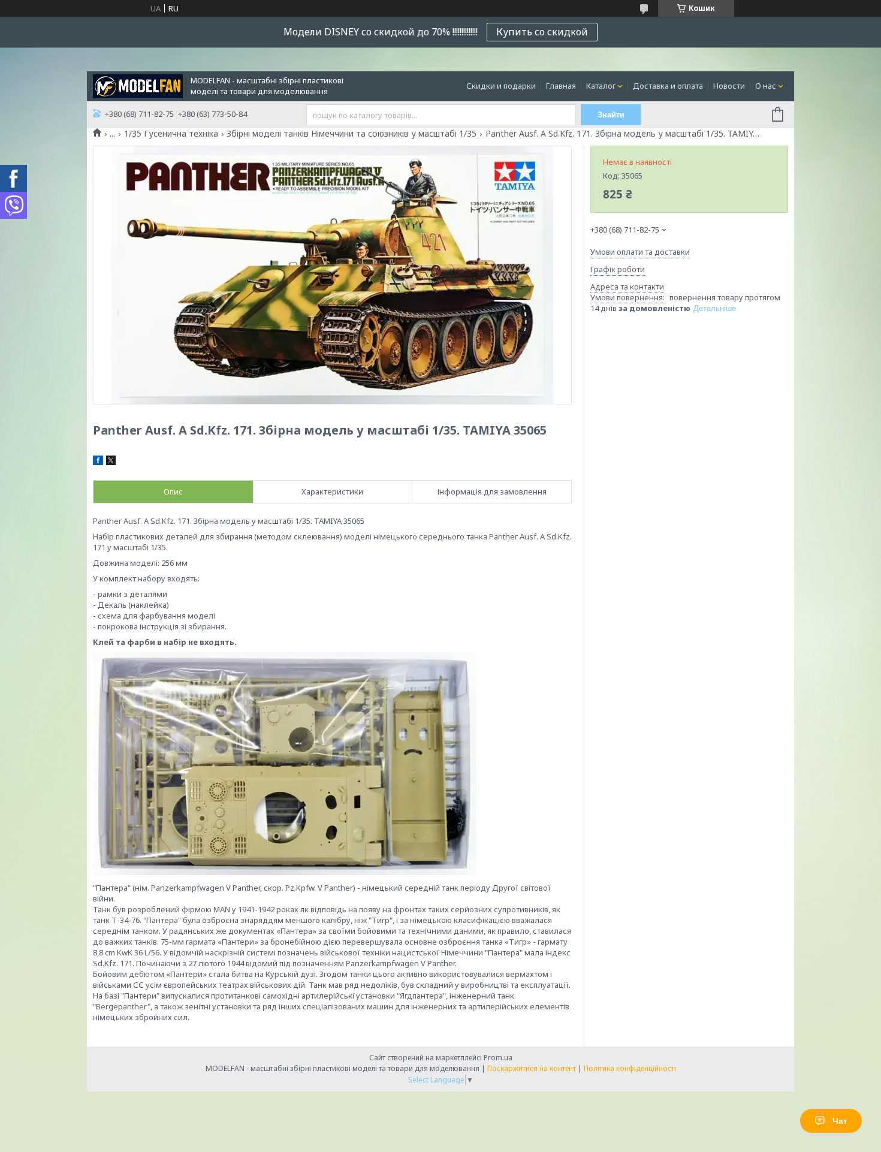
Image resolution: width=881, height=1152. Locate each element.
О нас (765, 85)
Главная (561, 85)
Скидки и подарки (501, 85)
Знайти (611, 114)
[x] (111, 462)
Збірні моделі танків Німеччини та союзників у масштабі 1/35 (351, 133)
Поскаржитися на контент (531, 1068)
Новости (729, 85)
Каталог (601, 85)
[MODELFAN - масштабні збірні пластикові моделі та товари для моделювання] (138, 85)
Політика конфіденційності (630, 1068)
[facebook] (98, 462)
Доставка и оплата (668, 85)
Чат (839, 1121)
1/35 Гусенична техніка (171, 133)
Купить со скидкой (542, 31)
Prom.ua (498, 1058)
